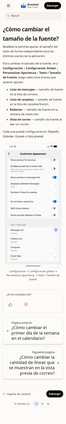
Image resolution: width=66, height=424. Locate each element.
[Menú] (8, 5)
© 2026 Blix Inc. (22, 403)
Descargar (52, 5)
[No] (26, 304)
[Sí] (10, 304)
